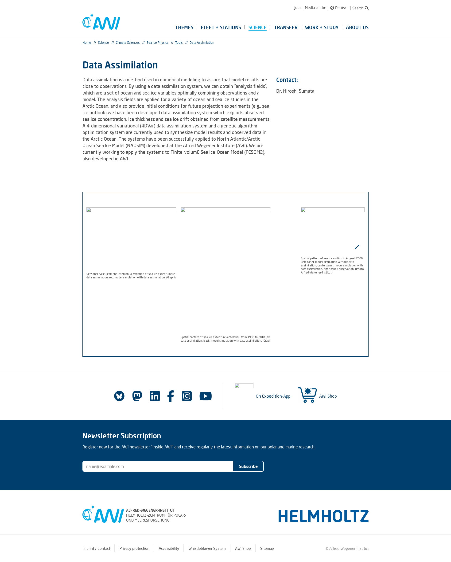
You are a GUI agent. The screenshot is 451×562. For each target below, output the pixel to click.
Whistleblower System (207, 548)
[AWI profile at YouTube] (205, 396)
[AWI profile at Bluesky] (119, 396)
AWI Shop (328, 396)
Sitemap (267, 548)
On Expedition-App (273, 396)
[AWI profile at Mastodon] (137, 396)
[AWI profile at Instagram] (187, 396)
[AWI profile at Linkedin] (155, 396)
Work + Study (321, 27)
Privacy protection (134, 548)
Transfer (286, 27)
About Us (357, 27)
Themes (184, 27)
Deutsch (342, 8)
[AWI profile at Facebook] (170, 396)
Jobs (297, 7)
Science (258, 27)
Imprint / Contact (96, 548)
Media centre (315, 7)
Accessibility (169, 548)
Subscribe (248, 466)
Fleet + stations (221, 27)
